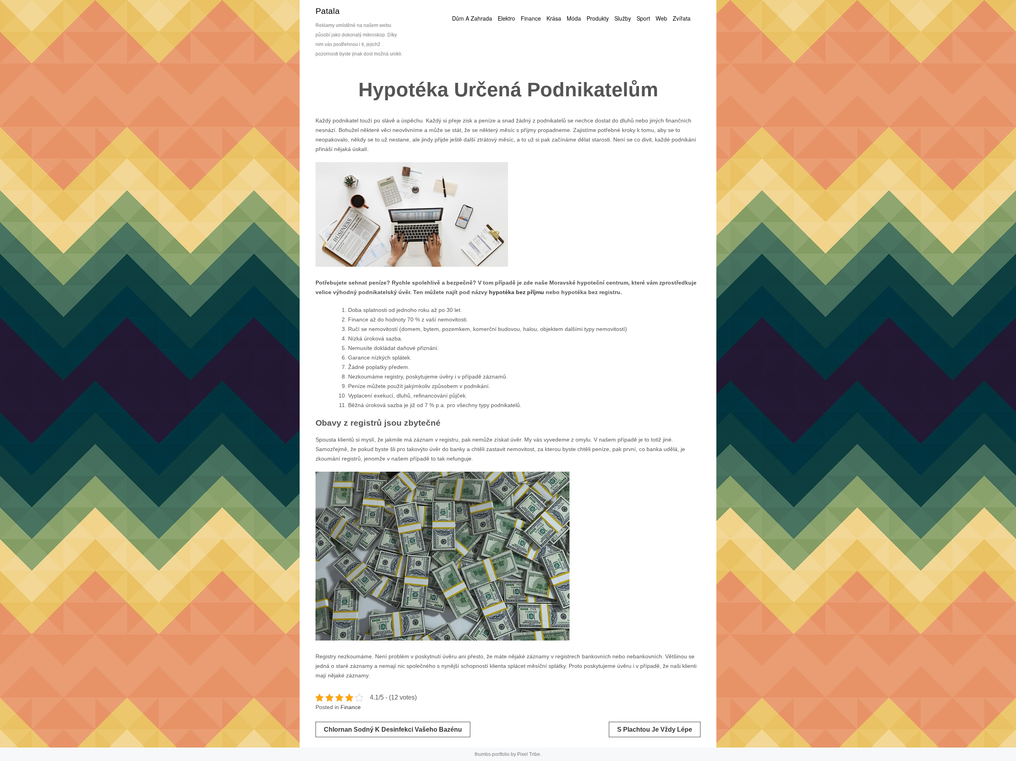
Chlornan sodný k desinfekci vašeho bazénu (393, 729)
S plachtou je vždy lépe (654, 729)
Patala (328, 10)
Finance (351, 707)
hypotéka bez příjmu (516, 292)
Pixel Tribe (528, 754)
